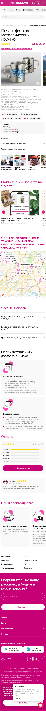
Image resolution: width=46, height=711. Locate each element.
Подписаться (23, 607)
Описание (5, 138)
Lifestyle (27, 564)
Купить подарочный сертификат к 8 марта (16, 48)
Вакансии (28, 568)
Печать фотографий (24, 10)
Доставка (6, 126)
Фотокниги (8, 10)
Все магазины (7, 628)
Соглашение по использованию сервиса (23, 668)
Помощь (4, 634)
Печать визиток (30, 560)
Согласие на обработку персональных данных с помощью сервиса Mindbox (20, 681)
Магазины (5, 560)
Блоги (3, 623)
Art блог (27, 556)
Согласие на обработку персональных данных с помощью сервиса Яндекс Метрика (20, 676)
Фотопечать (6, 556)
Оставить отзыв (23, 468)
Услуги (4, 617)
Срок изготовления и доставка (13, 143)
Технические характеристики (13, 149)
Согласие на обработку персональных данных (23, 672)
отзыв (14, 44)
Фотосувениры (7, 568)
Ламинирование (8, 564)
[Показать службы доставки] (42, 125)
